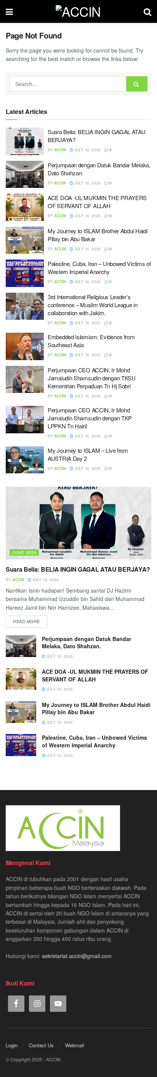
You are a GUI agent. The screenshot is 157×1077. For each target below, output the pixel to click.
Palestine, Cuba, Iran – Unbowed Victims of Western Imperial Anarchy (99, 268)
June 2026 (24, 552)
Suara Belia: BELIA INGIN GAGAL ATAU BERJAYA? (78, 569)
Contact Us (41, 1045)
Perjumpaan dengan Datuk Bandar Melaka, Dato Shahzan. (86, 642)
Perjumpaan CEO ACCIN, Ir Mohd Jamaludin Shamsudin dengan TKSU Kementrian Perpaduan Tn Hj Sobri (92, 378)
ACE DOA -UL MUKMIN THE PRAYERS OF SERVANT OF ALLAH (97, 202)
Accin (60, 149)
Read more (26, 621)
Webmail (74, 1045)
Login (12, 1045)
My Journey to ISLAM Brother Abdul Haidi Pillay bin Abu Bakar (96, 708)
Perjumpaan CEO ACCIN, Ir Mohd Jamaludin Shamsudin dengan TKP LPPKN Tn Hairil (90, 418)
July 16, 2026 (87, 149)
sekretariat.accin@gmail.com (77, 956)
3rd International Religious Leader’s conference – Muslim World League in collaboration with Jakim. (93, 305)
